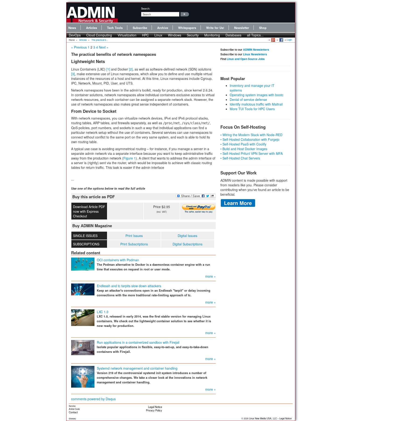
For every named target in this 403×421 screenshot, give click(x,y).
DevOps (75, 35)
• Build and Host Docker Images (243, 148)
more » (210, 276)
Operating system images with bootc (256, 94)
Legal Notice (155, 407)
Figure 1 (129, 158)
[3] (73, 73)
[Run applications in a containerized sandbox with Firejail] (82, 347)
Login (289, 39)
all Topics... (255, 35)
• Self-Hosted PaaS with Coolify (243, 144)
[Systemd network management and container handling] (82, 376)
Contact (73, 412)
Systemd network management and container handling (137, 368)
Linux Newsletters (255, 54)
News (72, 28)
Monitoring (212, 35)
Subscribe (140, 28)
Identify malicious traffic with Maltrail (256, 104)
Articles (91, 28)
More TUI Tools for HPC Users (252, 108)
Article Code (74, 408)
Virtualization (127, 35)
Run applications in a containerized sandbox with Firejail (138, 342)
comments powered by (93, 398)
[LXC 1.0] (82, 317)
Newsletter (241, 28)
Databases (233, 35)
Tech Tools (115, 28)
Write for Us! (215, 28)
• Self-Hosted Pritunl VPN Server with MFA (251, 153)
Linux (158, 35)
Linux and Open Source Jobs (246, 59)
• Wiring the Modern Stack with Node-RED (251, 134)
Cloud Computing (99, 35)
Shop (263, 28)
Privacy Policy (154, 410)
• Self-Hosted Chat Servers (240, 158)
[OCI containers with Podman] (82, 263)
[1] (108, 69)
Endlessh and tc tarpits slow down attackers (129, 285)
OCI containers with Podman (118, 260)
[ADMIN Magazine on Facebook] (281, 39)
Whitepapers (187, 28)
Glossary (72, 418)
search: (145, 8)
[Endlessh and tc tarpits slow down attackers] (82, 289)
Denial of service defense (248, 99)
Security (193, 35)
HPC (145, 35)
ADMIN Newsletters (256, 49)
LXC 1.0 (102, 311)
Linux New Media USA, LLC (263, 418)
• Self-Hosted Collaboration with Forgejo (249, 139)
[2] (131, 69)
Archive (162, 28)
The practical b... (99, 40)
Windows (174, 35)
